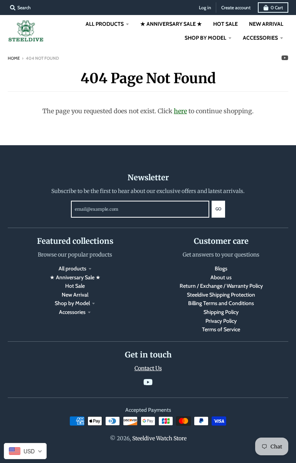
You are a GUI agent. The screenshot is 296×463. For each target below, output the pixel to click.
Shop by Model (72, 303)
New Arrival (75, 294)
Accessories (72, 312)
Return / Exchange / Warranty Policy (221, 285)
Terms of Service (221, 329)
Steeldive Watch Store (159, 438)
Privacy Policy (221, 320)
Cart (277, 7)
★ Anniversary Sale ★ (75, 277)
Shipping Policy (221, 312)
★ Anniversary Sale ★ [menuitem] (171, 23)
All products (72, 268)
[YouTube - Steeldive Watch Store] (284, 57)
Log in (205, 7)
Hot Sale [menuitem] (225, 23)
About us (221, 277)
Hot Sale (75, 285)
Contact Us (148, 368)
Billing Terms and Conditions (221, 303)
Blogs (221, 268)
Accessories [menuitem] (260, 37)
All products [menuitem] (105, 23)
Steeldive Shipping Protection (221, 294)
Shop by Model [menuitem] (205, 37)
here (180, 111)
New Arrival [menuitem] (266, 23)
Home (14, 58)
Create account (236, 7)
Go (218, 208)
